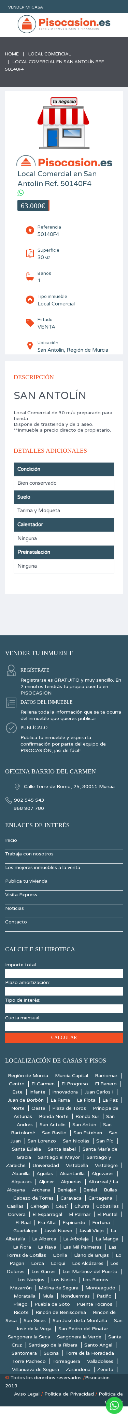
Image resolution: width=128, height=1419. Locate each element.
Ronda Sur (87, 1116)
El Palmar (79, 1214)
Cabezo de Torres (33, 1198)
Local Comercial (49, 54)
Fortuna (101, 1222)
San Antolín (53, 1125)
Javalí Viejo (91, 1231)
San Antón (84, 1125)
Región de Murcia (28, 1076)
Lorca (37, 1263)
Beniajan (66, 1190)
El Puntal (107, 1214)
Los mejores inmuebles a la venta (42, 867)
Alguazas (21, 1182)
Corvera (17, 1214)
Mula (48, 1296)
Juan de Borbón (26, 1100)
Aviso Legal (27, 1394)
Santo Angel (98, 1345)
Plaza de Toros (69, 1108)
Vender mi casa (25, 7)
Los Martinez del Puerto (89, 1271)
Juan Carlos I (99, 1092)
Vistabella (77, 1165)
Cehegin (39, 1206)
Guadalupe (25, 1231)
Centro (17, 1084)
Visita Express (21, 895)
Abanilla (21, 1173)
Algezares (102, 1173)
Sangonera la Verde (79, 1337)
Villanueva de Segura (35, 1369)
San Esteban (87, 1133)
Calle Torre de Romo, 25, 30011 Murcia (69, 786)
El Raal (23, 1222)
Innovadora (65, 1092)
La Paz (110, 1100)
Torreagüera (66, 1361)
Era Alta (47, 1222)
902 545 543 (29, 800)
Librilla (60, 1255)
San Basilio (54, 1133)
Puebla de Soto (52, 1304)
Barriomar (106, 1076)
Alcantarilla (72, 1173)
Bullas (110, 1190)
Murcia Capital (71, 1076)
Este (17, 1092)
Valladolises (100, 1361)
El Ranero (106, 1084)
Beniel (90, 1190)
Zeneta (105, 1369)
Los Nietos (63, 1280)
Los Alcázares (87, 1263)
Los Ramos (95, 1280)
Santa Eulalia (26, 1149)
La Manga (107, 1239)
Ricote (21, 1312)
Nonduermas (75, 1296)
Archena (41, 1190)
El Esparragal (47, 1214)
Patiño (104, 1296)
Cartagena (100, 1198)
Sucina (51, 1353)
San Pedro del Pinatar (83, 1329)
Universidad (45, 1165)
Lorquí (58, 1263)
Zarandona (78, 1369)
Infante (37, 1092)
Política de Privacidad (69, 1394)
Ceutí (62, 1206)
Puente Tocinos (94, 1304)
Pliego (20, 1304)
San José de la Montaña (80, 1320)
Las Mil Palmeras (82, 1247)
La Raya (47, 1247)
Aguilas (45, 1173)
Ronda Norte (54, 1116)
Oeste (38, 1108)
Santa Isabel (62, 1149)
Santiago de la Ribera (53, 1345)
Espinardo (73, 1222)
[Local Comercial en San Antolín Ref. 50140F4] (64, 135)
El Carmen (43, 1084)
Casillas (15, 1206)
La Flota (86, 1100)
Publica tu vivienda (26, 881)
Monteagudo (100, 1288)
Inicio (11, 840)
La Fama (60, 1100)
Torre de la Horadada (90, 1353)
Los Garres (43, 1271)
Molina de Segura (59, 1288)
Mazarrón (21, 1288)
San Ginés (35, 1320)
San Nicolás (76, 1141)
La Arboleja (76, 1239)
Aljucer (46, 1182)
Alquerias (71, 1182)
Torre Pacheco (29, 1361)
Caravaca (71, 1198)
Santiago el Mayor (59, 1157)
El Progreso (74, 1084)
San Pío (105, 1141)
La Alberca (44, 1239)
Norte (18, 1108)
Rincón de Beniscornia (60, 1312)
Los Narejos (30, 1280)
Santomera (24, 1353)
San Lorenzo (42, 1141)
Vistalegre (106, 1165)
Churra (81, 1206)
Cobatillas (107, 1206)
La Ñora (22, 1247)
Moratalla (24, 1296)
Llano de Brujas (91, 1255)
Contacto (16, 922)
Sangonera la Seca (29, 1337)
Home (12, 54)
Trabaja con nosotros (29, 854)
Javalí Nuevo (58, 1231)
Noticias (14, 908)
